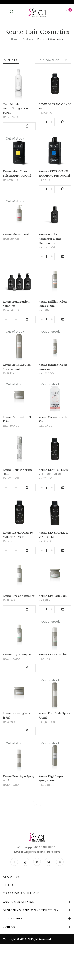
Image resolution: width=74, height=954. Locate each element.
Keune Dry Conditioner (19, 595)
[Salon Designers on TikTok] (25, 862)
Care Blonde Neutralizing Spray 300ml (15, 108)
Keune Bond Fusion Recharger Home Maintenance (52, 239)
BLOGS (8, 885)
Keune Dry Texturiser (53, 654)
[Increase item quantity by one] (16, 126)
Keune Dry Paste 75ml (53, 595)
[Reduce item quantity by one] (6, 126)
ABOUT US (11, 877)
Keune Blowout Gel (16, 234)
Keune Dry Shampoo (17, 654)
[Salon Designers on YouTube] (60, 862)
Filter (13, 60)
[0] (67, 12)
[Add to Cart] (27, 126)
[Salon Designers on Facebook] (14, 862)
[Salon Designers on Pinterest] (37, 862)
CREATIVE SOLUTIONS (21, 893)
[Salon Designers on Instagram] (48, 862)
